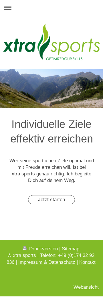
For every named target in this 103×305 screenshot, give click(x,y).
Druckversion (43, 248)
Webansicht (86, 287)
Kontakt (87, 262)
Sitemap (70, 248)
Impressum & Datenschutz (46, 262)
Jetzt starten (51, 199)
